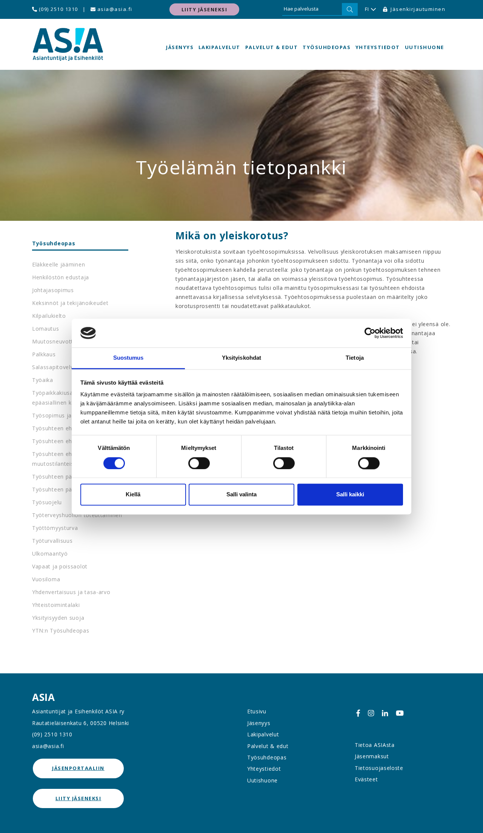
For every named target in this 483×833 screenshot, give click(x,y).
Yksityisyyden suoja (58, 617)
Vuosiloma (46, 579)
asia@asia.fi (113, 9)
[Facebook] (358, 712)
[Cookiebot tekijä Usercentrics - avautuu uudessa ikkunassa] (370, 333)
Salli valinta (241, 494)
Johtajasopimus (53, 290)
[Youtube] (400, 712)
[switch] (199, 463)
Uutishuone (424, 47)
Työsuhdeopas (327, 47)
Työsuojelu (47, 502)
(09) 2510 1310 (57, 9)
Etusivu (256, 711)
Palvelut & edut (271, 47)
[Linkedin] (385, 712)
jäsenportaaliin (78, 768)
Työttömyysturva (55, 527)
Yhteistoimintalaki (56, 604)
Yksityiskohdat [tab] (241, 358)
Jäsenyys (180, 47)
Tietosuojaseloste (379, 767)
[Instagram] (371, 712)
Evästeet (366, 779)
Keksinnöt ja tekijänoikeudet (70, 302)
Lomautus (45, 328)
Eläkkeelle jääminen (58, 264)
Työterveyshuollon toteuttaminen (77, 515)
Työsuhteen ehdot (56, 428)
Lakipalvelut (219, 47)
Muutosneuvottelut (57, 341)
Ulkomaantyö (50, 553)
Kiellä (133, 494)
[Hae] (350, 9)
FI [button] (367, 9)
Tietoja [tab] (355, 358)
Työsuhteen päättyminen (65, 489)
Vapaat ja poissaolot (60, 566)
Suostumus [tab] (128, 358)
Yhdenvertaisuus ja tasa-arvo (71, 592)
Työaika (42, 379)
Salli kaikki (350, 494)
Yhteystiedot (377, 47)
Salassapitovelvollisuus (63, 367)
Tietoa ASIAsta (375, 744)
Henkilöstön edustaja (60, 277)
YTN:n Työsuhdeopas (60, 630)
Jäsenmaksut (372, 756)
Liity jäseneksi (205, 9)
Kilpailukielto (49, 315)
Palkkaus (44, 354)
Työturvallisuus (52, 540)
